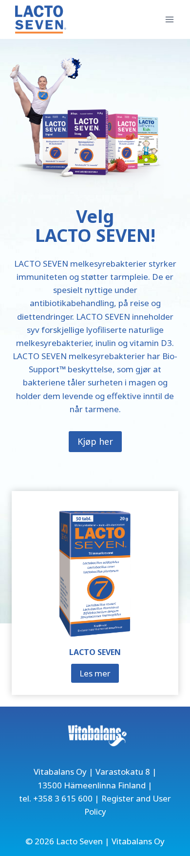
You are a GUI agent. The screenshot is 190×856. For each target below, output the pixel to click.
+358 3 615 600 (63, 798)
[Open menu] (169, 19)
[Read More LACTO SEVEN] (95, 574)
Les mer (97, 675)
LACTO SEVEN (95, 652)
